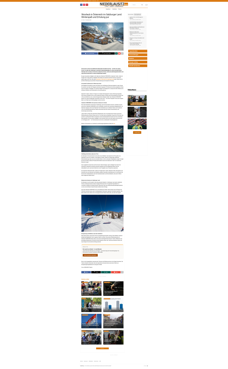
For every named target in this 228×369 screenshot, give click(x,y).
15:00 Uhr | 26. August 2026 (136, 40)
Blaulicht (106, 331)
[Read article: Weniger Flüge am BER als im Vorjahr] (113, 305)
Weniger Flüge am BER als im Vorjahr (113, 309)
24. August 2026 (86, 359)
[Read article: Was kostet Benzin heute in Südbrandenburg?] (113, 288)
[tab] (131, 14)
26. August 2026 (86, 294)
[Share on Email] (119, 53)
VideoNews (114, 9)
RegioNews (108, 9)
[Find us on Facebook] (81, 5)
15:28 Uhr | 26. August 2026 (136, 35)
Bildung (84, 298)
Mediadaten (89, 0)
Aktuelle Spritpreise (134, 65)
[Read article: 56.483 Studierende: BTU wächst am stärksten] (91, 305)
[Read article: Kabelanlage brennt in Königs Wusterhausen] (113, 337)
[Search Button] (142, 5)
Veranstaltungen (133, 54)
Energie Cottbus (133, 62)
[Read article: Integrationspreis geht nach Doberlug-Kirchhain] (113, 321)
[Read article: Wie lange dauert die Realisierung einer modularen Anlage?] (113, 353)
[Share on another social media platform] (122, 53)
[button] (137, 100)
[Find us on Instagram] (84, 5)
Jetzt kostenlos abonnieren (90, 255)
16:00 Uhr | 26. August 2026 (136, 24)
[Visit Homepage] (114, 5)
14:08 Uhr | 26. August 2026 (136, 45)
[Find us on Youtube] (87, 5)
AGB (98, 0)
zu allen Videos (137, 132)
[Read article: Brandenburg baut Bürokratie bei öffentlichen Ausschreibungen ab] (91, 321)
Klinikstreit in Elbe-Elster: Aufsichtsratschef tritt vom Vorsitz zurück (136, 33)
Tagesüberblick (133, 51)
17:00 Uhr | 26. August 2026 (136, 19)
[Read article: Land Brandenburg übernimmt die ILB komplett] (91, 353)
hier (114, 123)
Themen (119, 9)
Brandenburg (85, 282)
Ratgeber (106, 347)
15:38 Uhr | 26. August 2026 (136, 29)
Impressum (85, 0)
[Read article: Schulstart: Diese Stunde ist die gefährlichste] (91, 337)
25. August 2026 (108, 310)
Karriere (81, 0)
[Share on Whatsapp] (116, 53)
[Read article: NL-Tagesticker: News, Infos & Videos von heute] (91, 288)
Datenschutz (94, 0)
